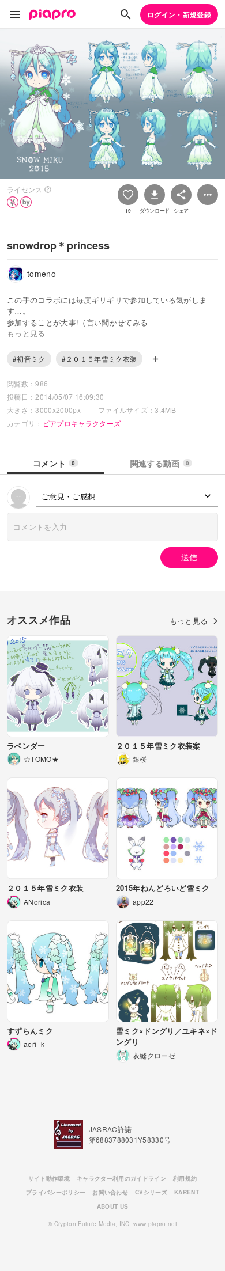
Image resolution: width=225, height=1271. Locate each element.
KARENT (186, 1192)
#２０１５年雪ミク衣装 (99, 358)
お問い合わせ (110, 1192)
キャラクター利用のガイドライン (121, 1178)
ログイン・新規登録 (179, 14)
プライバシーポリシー (55, 1192)
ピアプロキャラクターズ (82, 423)
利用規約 (185, 1178)
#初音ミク (29, 358)
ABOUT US (113, 1206)
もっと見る (189, 620)
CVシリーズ (151, 1192)
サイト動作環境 (49, 1178)
